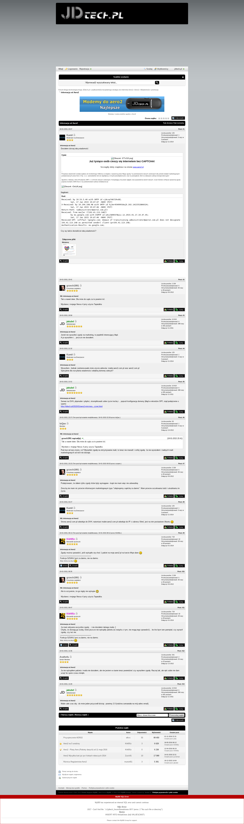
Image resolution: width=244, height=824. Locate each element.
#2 (183, 279)
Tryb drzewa (167, 123)
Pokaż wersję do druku (70, 771)
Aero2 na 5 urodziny (71, 743)
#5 (183, 381)
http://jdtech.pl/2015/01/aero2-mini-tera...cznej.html (82, 406)
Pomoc (84, 788)
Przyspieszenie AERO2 (73, 738)
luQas (117, 417)
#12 (183, 651)
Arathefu (64, 657)
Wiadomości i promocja (149, 90)
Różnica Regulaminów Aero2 (75, 762)
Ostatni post (168, 739)
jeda (175, 739)
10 (142, 756)
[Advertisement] (122, 45)
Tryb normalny (178, 123)
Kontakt (61, 788)
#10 (183, 571)
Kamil (70, 135)
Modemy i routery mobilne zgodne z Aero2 (122, 114)
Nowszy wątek (81, 715)
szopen (117, 463)
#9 (183, 533)
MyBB (109, 792)
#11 (183, 607)
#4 (183, 348)
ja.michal (176, 757)
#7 (183, 463)
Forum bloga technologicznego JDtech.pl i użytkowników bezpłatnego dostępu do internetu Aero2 (95, 90)
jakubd (176, 763)
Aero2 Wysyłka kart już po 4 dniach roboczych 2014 (84, 756)
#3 (183, 315)
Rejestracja (84, 69)
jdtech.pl (178, 69)
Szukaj (149, 69)
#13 (183, 684)
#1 (183, 129)
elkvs (128, 738)
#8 (183, 502)
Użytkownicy (162, 69)
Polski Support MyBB (89, 792)
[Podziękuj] (169, 262)
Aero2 (136, 90)
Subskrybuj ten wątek (69, 777)
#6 (183, 417)
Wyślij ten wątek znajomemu (71, 774)
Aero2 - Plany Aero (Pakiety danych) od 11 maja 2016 (85, 750)
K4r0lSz (118, 533)
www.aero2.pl (138, 167)
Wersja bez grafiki (73, 788)
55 (142, 738)
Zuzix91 (128, 756)
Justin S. (148, 792)
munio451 (128, 762)
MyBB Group (126, 792)
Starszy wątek (67, 715)
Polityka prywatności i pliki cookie (101, 788)
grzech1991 (73, 285)
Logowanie (73, 69)
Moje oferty (64, 561)
